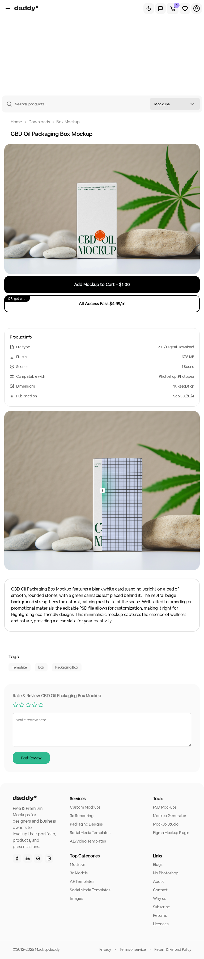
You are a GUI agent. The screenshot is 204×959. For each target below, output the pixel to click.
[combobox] (175, 104)
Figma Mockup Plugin (171, 832)
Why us (159, 898)
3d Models (78, 872)
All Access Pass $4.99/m (66, 301)
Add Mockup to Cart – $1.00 (102, 284)
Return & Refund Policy (172, 949)
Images (76, 898)
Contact (160, 889)
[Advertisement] (102, 56)
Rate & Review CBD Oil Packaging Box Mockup (57, 695)
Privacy (105, 949)
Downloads (39, 122)
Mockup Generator (169, 815)
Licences (161, 923)
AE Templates (82, 881)
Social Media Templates (90, 832)
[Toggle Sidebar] (8, 8)
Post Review (31, 758)
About (158, 881)
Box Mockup (68, 122)
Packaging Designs (86, 824)
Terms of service (133, 949)
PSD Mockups (165, 807)
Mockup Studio (165, 824)
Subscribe (161, 906)
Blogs (158, 864)
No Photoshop (165, 872)
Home (16, 122)
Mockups (78, 864)
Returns (160, 915)
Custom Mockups (85, 807)
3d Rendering (81, 815)
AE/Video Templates (88, 841)
